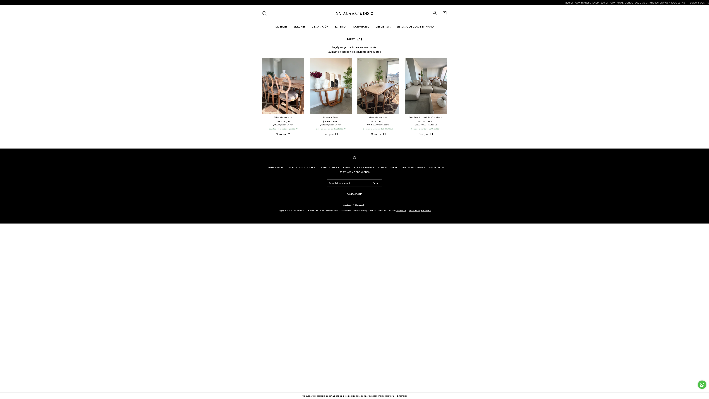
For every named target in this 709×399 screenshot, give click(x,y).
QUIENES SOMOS (274, 167)
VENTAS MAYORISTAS (413, 167)
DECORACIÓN (320, 26)
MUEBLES (281, 26)
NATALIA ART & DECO (354, 13)
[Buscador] (265, 14)
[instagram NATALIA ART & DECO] (354, 157)
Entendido (402, 395)
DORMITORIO (361, 26)
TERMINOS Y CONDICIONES (354, 172)
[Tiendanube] (354, 205)
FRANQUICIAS (436, 167)
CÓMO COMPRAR (388, 167)
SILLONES (300, 26)
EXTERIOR (341, 26)
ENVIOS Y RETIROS (364, 167)
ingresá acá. (401, 210)
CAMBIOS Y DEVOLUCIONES (334, 167)
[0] (443, 14)
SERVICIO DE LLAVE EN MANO (415, 26)
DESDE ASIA (383, 26)
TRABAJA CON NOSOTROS (301, 167)
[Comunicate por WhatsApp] (702, 385)
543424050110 (354, 194)
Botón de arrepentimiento (420, 210)
